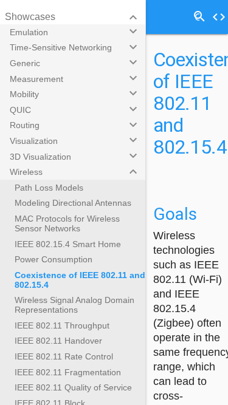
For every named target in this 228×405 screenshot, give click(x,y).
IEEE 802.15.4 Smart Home (68, 244)
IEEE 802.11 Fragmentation (68, 372)
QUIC (20, 110)
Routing (25, 125)
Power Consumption (53, 259)
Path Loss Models (49, 187)
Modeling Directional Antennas (73, 203)
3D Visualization (40, 157)
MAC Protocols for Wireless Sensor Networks (67, 223)
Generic (25, 63)
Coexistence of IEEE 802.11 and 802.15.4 (80, 280)
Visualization (34, 141)
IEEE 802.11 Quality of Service (73, 387)
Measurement (36, 79)
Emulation (29, 32)
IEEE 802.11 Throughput (62, 325)
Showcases (30, 17)
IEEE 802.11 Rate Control (64, 356)
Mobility (24, 94)
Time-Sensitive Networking (61, 47)
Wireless (26, 172)
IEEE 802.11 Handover (58, 340)
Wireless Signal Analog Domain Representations (74, 305)
